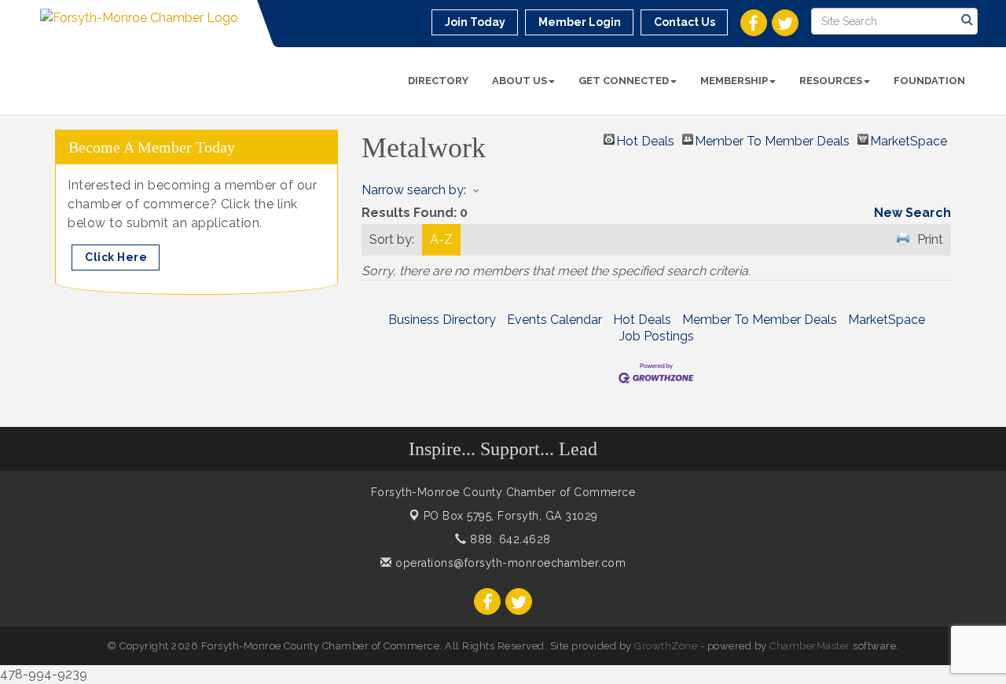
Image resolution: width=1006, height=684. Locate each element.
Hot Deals (645, 139)
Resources (830, 80)
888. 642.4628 (509, 539)
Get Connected (623, 80)
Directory (438, 80)
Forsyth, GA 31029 (511, 515)
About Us (519, 80)
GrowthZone (665, 646)
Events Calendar (554, 319)
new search (912, 212)
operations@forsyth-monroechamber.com (509, 563)
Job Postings (656, 336)
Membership (734, 80)
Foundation (929, 80)
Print (930, 239)
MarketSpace (908, 139)
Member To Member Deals (772, 139)
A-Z (441, 239)
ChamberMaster (809, 646)
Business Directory (442, 319)
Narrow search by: (414, 189)
